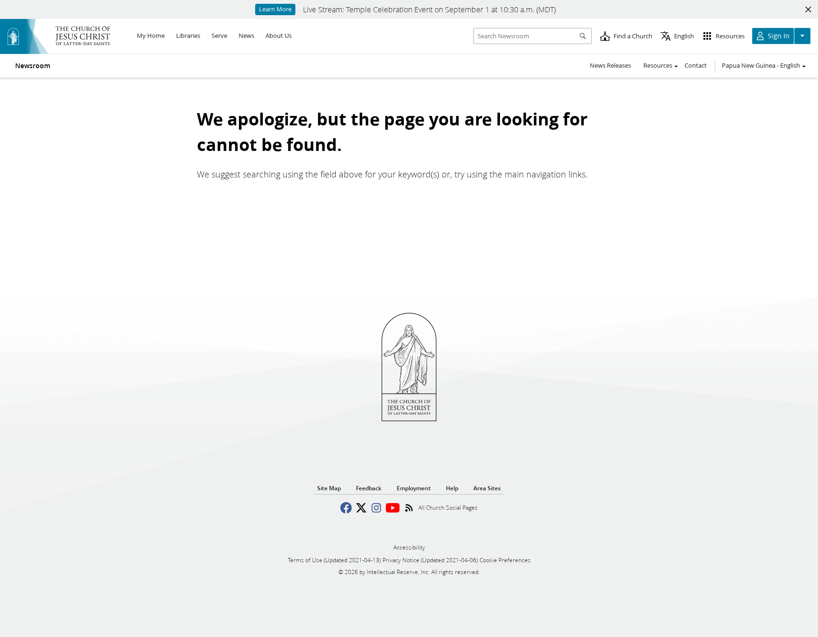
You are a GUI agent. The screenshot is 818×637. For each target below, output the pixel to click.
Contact (696, 65)
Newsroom (32, 65)
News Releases (610, 65)
